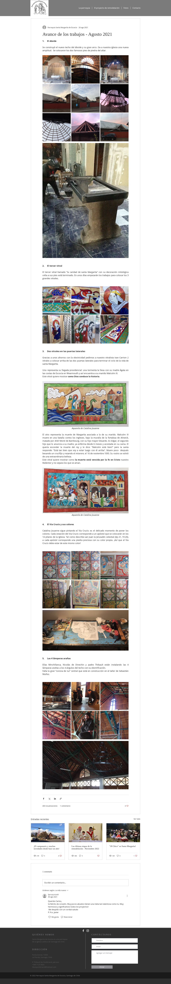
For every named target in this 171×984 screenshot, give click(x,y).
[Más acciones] (127, 895)
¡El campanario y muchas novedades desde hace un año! (46, 847)
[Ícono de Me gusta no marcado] (49, 917)
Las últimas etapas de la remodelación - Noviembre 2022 (85, 847)
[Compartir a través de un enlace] (61, 799)
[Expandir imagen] (56, 69)
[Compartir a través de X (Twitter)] (49, 799)
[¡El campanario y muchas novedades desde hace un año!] (48, 832)
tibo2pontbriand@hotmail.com (44, 967)
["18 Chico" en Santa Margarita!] (123, 832)
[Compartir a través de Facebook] (43, 799)
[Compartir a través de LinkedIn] (55, 799)
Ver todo (137, 819)
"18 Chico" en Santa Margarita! (122, 846)
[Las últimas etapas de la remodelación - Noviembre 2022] (85, 832)
